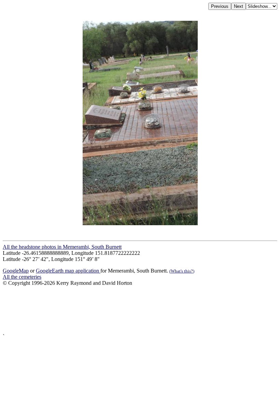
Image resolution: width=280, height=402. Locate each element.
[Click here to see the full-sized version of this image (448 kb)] (140, 223)
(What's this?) (181, 271)
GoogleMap (16, 271)
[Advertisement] (140, 310)
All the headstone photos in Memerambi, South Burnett (62, 247)
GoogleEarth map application (68, 271)
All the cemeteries (22, 277)
